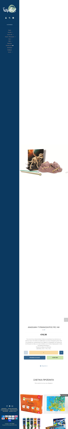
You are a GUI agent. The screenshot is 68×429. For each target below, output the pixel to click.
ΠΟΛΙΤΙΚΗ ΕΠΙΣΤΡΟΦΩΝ (12, 408)
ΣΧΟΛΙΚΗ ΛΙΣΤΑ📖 (9, 45)
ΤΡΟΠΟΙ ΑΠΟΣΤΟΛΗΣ (14, 410)
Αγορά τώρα (55, 357)
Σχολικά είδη (9, 34)
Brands (9, 52)
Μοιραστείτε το (44, 365)
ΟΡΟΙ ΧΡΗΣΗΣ (5, 411)
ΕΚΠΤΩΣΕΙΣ (9, 47)
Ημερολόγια (9, 43)
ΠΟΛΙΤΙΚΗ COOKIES (13, 411)
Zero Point (15, 425)
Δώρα (9, 39)
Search (9, 18)
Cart (13, 18)
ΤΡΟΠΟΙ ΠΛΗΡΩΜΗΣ (5, 410)
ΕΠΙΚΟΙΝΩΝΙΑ (4, 408)
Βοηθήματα (10, 49)
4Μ (44, 329)
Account (6, 18)
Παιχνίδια (9, 32)
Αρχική (9, 30)
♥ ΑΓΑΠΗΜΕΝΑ (9, 24)
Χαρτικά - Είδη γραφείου (9, 36)
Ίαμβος (13, 423)
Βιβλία (9, 41)
